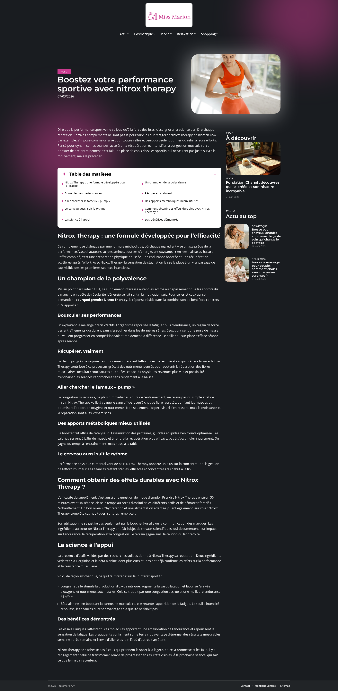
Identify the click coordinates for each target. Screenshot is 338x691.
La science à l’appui (77, 219)
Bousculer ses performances (83, 193)
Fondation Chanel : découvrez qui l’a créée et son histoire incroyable (253, 186)
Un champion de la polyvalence (165, 182)
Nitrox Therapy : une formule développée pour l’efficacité (95, 184)
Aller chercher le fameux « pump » (87, 201)
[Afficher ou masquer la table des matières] (164, 174)
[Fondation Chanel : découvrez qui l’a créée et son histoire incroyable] (253, 158)
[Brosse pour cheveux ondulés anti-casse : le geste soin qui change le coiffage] (237, 236)
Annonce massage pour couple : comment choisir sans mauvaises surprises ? (266, 268)
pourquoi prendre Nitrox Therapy (101, 300)
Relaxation (259, 259)
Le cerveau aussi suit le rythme (85, 208)
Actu (64, 71)
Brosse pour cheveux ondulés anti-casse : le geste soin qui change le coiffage (266, 236)
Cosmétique (259, 226)
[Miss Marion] (169, 15)
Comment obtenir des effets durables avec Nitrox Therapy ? (177, 210)
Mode (229, 178)
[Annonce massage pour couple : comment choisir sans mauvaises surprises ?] (237, 269)
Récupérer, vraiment (158, 193)
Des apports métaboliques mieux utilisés (172, 201)
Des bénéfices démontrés (161, 219)
